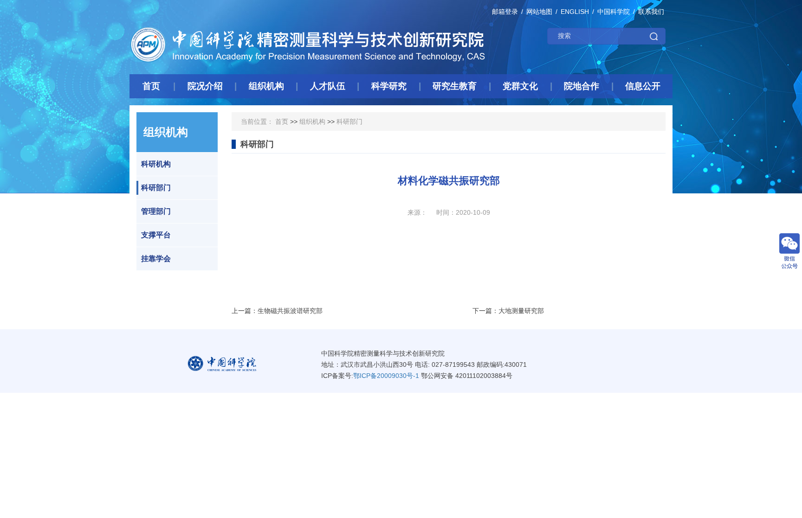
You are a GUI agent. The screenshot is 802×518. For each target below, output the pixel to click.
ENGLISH (575, 11)
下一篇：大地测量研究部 (508, 310)
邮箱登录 (505, 11)
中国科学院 (613, 11)
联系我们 (651, 11)
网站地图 (539, 11)
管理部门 (156, 211)
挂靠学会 (156, 258)
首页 (281, 121)
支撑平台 (156, 235)
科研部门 (156, 188)
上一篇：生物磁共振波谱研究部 (277, 310)
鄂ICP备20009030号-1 (386, 375)
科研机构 (156, 164)
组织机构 (312, 121)
